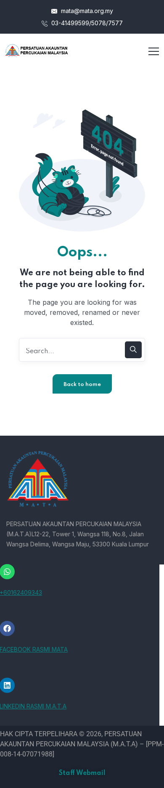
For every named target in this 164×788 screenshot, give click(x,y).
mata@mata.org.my (86, 10)
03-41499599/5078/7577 (86, 23)
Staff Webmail (82, 773)
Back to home (82, 384)
